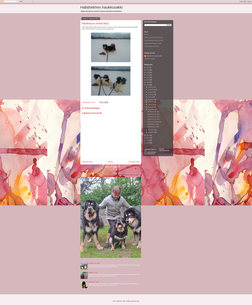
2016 (148, 140)
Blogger (137, 301)
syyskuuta (151, 94)
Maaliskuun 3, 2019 (153, 126)
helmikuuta (151, 130)
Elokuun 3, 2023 (93, 272)
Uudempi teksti (87, 162)
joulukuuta (151, 87)
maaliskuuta (151, 109)
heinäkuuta (151, 99)
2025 (148, 70)
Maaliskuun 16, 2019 (153, 119)
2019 (148, 85)
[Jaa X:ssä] (104, 102)
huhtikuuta (151, 107)
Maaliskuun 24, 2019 (153, 111)
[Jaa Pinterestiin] (107, 102)
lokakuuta (151, 92)
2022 (148, 77)
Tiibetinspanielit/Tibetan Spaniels (153, 40)
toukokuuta (151, 104)
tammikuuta (151, 132)
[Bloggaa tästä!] (102, 102)
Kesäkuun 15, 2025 (94, 263)
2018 (148, 135)
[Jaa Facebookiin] (106, 102)
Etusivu (110, 162)
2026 (148, 67)
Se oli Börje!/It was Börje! (151, 46)
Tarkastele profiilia (149, 58)
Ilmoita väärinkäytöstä (164, 149)
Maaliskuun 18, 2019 (153, 116)
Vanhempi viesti (134, 162)
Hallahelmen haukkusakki (101, 7)
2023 (148, 75)
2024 (148, 72)
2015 (148, 143)
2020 (148, 82)
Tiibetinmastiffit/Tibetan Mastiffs (153, 37)
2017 (148, 138)
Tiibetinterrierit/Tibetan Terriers (153, 43)
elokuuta (150, 97)
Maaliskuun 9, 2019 (153, 124)
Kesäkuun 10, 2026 (86, 171)
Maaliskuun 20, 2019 (153, 114)
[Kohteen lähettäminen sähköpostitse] (100, 102)
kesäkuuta (151, 102)
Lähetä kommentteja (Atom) (112, 167)
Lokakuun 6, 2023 (93, 282)
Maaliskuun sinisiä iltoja (154, 121)
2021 (148, 80)
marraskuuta (152, 89)
